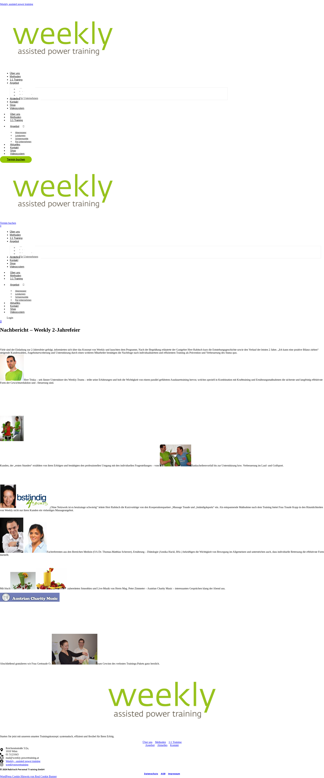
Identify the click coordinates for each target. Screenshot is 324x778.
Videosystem (17, 153)
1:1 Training (16, 120)
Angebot (14, 126)
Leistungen (20, 135)
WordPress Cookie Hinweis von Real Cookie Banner (28, 776)
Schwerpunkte (21, 138)
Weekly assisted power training (16, 4)
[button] (10, 318)
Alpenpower (20, 132)
